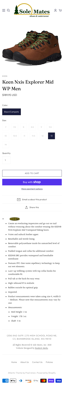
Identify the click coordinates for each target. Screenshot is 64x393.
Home (14, 362)
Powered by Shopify (46, 372)
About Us (24, 362)
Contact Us (37, 362)
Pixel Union (30, 372)
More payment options (32, 188)
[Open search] (8, 10)
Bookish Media (41, 348)
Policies (49, 362)
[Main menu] (3, 10)
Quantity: (6, 153)
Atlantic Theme (15, 372)
